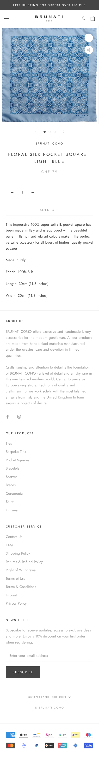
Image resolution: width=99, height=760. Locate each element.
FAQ (9, 545)
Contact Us (14, 536)
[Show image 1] (44, 132)
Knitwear (12, 510)
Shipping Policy (18, 553)
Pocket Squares (17, 460)
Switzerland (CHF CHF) (47, 697)
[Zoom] (89, 38)
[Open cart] (93, 18)
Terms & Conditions (21, 586)
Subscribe (23, 672)
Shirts (10, 501)
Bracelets (12, 468)
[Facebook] (7, 416)
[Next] (63, 131)
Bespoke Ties (16, 451)
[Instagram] (19, 416)
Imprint (11, 595)
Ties (9, 443)
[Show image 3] (55, 132)
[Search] (84, 18)
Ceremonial (14, 493)
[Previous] (35, 131)
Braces (11, 485)
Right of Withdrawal (21, 570)
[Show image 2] (50, 132)
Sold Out (49, 210)
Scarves (11, 476)
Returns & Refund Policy (24, 562)
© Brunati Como (49, 707)
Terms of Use (15, 578)
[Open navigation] (6, 18)
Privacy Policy (16, 603)
